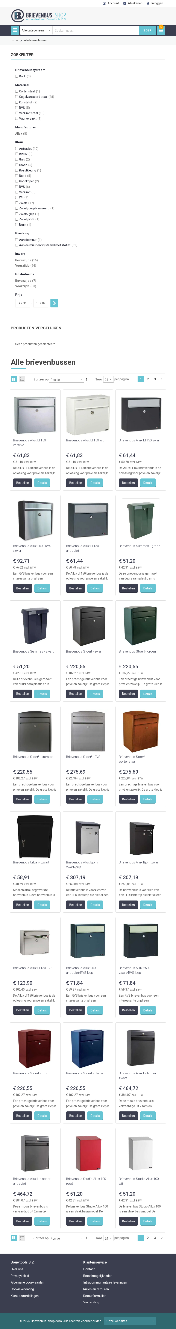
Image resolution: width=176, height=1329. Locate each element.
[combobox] (79, 30)
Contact (89, 1269)
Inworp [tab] (20, 254)
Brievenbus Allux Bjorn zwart (139, 862)
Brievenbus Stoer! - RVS (83, 757)
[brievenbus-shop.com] (48, 11)
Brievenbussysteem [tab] (30, 70)
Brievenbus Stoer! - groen (137, 651)
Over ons (17, 1269)
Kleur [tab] (19, 142)
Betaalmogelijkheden (97, 1276)
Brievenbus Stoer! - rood (30, 1073)
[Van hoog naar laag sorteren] (86, 379)
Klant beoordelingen (25, 1296)
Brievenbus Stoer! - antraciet (33, 757)
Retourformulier (94, 1296)
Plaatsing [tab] (22, 233)
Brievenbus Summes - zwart (33, 651)
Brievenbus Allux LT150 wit (85, 440)
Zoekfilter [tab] (22, 54)
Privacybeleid (20, 1276)
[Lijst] (22, 379)
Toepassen (54, 303)
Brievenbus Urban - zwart (31, 862)
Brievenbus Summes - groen (139, 546)
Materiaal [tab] (22, 85)
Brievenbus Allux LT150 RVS (33, 968)
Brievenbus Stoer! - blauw (84, 1073)
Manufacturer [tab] (25, 127)
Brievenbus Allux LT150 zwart (139, 440)
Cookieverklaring (22, 1289)
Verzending (91, 1302)
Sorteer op (41, 379)
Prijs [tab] (18, 295)
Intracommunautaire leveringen (105, 1282)
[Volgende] (162, 379)
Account (113, 3)
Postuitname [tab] (24, 274)
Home (14, 40)
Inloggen (157, 3)
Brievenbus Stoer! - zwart (84, 651)
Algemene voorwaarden (27, 1282)
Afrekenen (135, 3)
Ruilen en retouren (96, 1289)
